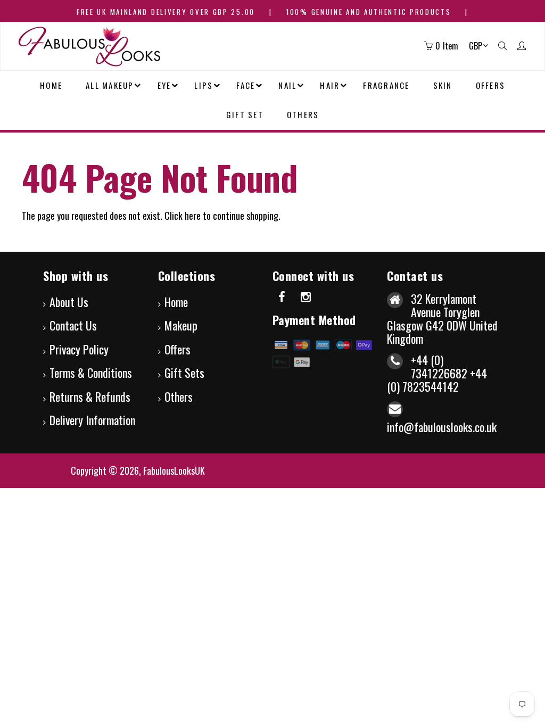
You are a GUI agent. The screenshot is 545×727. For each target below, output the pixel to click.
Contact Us (73, 325)
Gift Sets (184, 372)
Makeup (180, 325)
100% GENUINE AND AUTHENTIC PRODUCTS (368, 11)
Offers (177, 349)
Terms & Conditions (90, 372)
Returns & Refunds (89, 396)
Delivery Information (92, 419)
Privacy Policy (79, 349)
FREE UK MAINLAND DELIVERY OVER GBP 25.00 (166, 11)
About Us (68, 301)
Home (176, 301)
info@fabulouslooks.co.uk (442, 426)
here (193, 215)
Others (178, 396)
